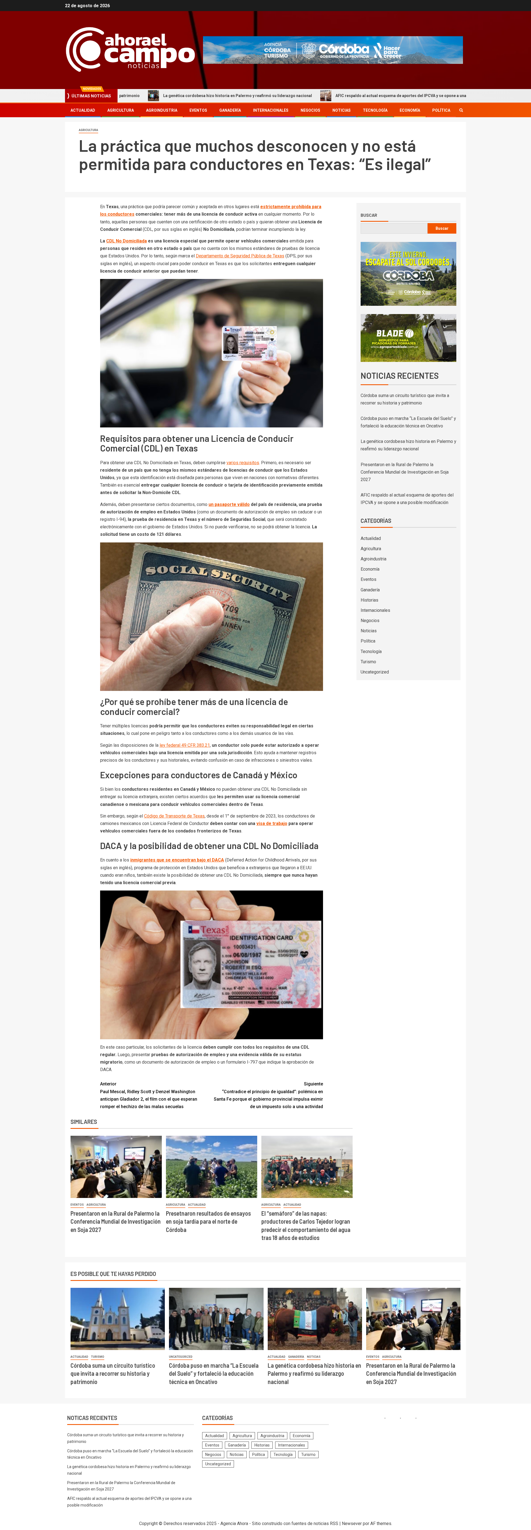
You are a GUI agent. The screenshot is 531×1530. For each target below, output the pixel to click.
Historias (369, 600)
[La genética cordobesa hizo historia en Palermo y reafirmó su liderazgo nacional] (315, 1319)
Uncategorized (375, 672)
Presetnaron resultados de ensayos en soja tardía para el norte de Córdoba (208, 1221)
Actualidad (83, 110)
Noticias (341, 110)
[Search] (461, 110)
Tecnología (375, 110)
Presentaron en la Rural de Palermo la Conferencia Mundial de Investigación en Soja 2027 (116, 1221)
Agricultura (120, 110)
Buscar (369, 215)
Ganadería (230, 110)
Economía (410, 110)
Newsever (352, 1523)
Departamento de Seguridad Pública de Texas (240, 256)
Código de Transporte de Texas (174, 816)
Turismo (368, 661)
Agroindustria (161, 110)
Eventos (198, 110)
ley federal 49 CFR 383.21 (185, 745)
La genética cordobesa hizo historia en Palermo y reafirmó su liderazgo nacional (151, 95)
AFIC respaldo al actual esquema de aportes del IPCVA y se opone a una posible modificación (334, 95)
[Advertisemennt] (333, 49)
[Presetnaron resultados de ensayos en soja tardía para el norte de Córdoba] (211, 1167)
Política (441, 110)
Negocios (310, 110)
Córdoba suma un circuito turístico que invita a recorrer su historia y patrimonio (113, 1373)
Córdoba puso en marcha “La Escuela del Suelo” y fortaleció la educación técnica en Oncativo (214, 1373)
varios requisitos (243, 462)
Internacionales (270, 110)
